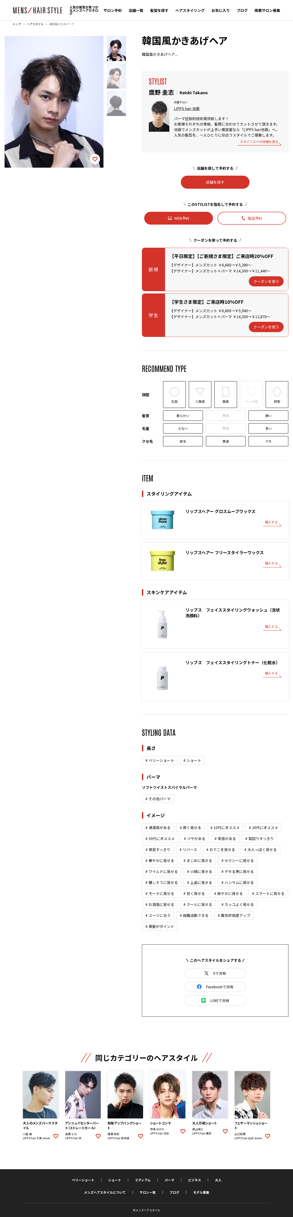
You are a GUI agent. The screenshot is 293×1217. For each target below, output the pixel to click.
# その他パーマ (158, 798)
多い (268, 428)
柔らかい (182, 415)
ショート (114, 1180)
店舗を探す (215, 182)
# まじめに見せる (197, 860)
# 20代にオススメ (263, 827)
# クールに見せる (197, 904)
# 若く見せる (190, 827)
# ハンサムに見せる (237, 882)
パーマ (169, 1180)
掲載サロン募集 (267, 10)
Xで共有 (219, 973)
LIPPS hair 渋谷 (159, 1133)
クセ (268, 441)
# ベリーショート (159, 760)
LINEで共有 (219, 1000)
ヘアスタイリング (190, 10)
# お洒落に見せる (159, 904)
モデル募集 (201, 1192)
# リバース (188, 849)
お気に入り (221, 10)
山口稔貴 (240, 1134)
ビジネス (194, 1180)
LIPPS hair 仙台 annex (248, 1138)
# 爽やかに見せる (228, 893)
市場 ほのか (157, 1129)
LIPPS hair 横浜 (201, 1133)
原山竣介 (197, 1129)
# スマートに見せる (268, 893)
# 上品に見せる (199, 882)
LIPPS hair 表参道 (118, 1138)
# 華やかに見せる (159, 860)
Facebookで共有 (219, 986)
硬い (268, 415)
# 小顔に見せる (199, 871)
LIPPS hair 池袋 (187, 108)
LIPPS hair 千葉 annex (36, 1138)
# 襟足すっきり (157, 849)
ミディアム (143, 1180)
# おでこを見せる (220, 849)
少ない (183, 428)
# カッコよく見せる (237, 904)
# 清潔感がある (158, 827)
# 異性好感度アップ (234, 915)
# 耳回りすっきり (259, 838)
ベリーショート (83, 1180)
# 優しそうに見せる (161, 882)
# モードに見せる (159, 893)
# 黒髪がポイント (159, 926)
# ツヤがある (194, 838)
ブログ (242, 10)
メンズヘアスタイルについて (105, 1192)
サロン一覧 (148, 1192)
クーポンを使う (266, 281)
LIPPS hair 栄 (73, 1138)
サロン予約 (112, 10)
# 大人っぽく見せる (260, 849)
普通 (225, 415)
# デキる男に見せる (237, 871)
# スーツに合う (158, 915)
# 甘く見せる (194, 893)
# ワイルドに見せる (161, 871)
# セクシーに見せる (237, 860)
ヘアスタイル (35, 24)
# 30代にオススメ (160, 838)
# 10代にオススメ (225, 827)
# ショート (192, 760)
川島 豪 (27, 1134)
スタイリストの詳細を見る (259, 142)
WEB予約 (181, 218)
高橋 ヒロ (71, 1134)
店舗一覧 (136, 10)
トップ (17, 24)
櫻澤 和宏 (113, 1134)
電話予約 (255, 218)
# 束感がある (225, 838)
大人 (218, 1180)
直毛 (183, 441)
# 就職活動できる (194, 915)
